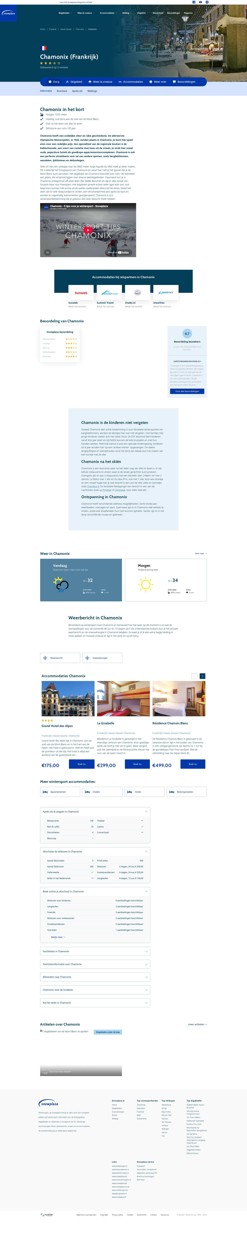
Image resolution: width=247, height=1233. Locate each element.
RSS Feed (140, 1180)
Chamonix (80, 29)
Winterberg (166, 1105)
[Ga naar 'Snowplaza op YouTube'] (200, 2)
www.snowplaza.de (119, 1183)
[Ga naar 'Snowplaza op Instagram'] (207, 2)
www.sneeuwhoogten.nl (121, 1180)
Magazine (188, 13)
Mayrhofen (166, 1112)
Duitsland (141, 1108)
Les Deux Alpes (193, 1146)
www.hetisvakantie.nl (120, 1169)
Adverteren (142, 1215)
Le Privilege (105, 489)
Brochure (62, 90)
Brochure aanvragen (145, 1176)
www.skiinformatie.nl (120, 1173)
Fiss (163, 1136)
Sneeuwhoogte (118, 1112)
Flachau (165, 1118)
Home (42, 29)
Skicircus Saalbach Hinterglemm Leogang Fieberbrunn (196, 1140)
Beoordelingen (173, 13)
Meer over (160, 81)
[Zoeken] (206, 13)
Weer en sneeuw (84, 13)
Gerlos (164, 1132)
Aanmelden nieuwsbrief (146, 1169)
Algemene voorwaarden (86, 1215)
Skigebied (76, 81)
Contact (153, 1215)
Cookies (130, 1215)
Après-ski (77, 90)
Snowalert (141, 1166)
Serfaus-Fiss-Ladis (194, 1124)
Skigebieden (64, 13)
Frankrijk (52, 29)
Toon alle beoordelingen (187, 391)
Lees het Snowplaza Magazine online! (76, 2)
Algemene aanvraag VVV (147, 1173)
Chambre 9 (93, 486)
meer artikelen (196, 1024)
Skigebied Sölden (194, 1150)
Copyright (104, 1215)
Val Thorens (166, 1122)
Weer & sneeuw (102, 81)
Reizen (114, 1115)
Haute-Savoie (66, 29)
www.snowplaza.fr (119, 1197)
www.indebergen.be (120, 1190)
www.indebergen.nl (119, 1166)
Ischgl (164, 1108)
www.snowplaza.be (119, 1176)
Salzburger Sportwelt (195, 1121)
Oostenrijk (141, 1105)
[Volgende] (202, 676)
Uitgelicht (141, 13)
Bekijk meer (57, 937)
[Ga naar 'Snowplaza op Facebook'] (194, 2)
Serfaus (165, 1125)
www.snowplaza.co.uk (120, 1186)
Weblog (125, 13)
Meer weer (199, 553)
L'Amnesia (120, 489)
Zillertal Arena (192, 1153)
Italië (139, 1115)
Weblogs (92, 90)
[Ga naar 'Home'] (8, 13)
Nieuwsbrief (158, 13)
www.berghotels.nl (119, 1193)
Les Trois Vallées (193, 1117)
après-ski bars (118, 191)
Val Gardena (192, 1134)
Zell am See (166, 1115)
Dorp (56, 81)
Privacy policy (117, 1215)
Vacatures (165, 1215)
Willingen (165, 1129)
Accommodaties (107, 13)
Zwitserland (141, 1118)
